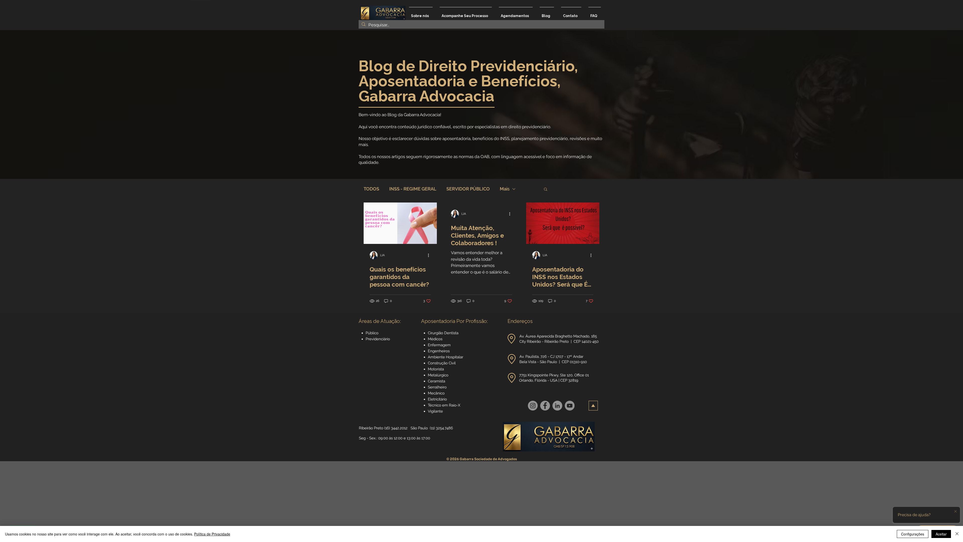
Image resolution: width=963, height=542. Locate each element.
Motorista (436, 369)
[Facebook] (545, 406)
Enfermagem (439, 345)
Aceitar (941, 533)
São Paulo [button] (419, 428)
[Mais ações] (430, 255)
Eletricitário (437, 399)
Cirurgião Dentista (443, 333)
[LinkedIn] (557, 406)
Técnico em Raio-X (444, 405)
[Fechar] (957, 534)
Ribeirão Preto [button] (371, 428)
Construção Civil (442, 363)
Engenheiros (439, 351)
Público (372, 333)
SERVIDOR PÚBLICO (468, 188)
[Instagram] (533, 406)
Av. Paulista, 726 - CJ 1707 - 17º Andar (551, 356)
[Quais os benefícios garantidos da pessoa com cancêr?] (400, 223)
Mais (505, 188)
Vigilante (435, 411)
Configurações (912, 533)
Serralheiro (437, 387)
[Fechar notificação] (955, 511)
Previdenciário (378, 339)
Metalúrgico (438, 375)
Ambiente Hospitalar (445, 357)
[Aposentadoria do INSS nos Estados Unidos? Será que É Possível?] (562, 223)
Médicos (435, 339)
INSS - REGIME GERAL (412, 188)
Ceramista (436, 381)
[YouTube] (570, 406)
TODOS (371, 188)
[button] (545, 189)
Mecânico (436, 393)
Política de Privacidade (212, 533)
